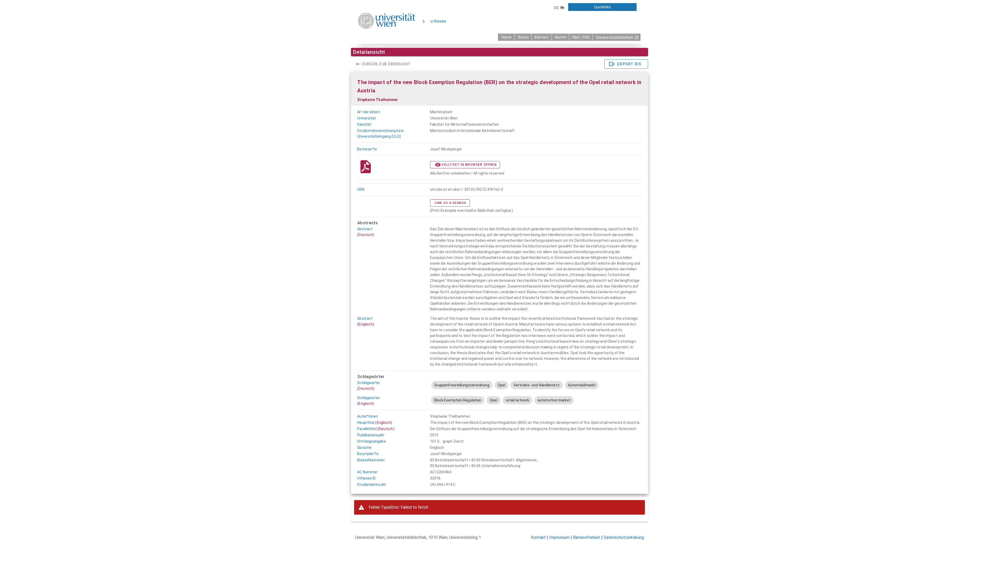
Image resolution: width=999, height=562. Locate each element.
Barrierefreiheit (586, 537)
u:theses (438, 21)
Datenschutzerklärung (624, 537)
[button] (559, 7)
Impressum (559, 537)
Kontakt (538, 537)
